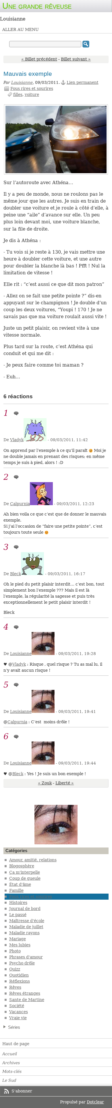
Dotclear (95, 1102)
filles (17, 94)
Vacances (18, 1011)
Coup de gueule (24, 878)
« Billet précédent (39, 59)
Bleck (15, 573)
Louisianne (22, 82)
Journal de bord (24, 908)
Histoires (18, 902)
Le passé (17, 914)
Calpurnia (20, 503)
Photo (15, 951)
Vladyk (17, 439)
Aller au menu (20, 29)
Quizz (14, 969)
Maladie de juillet (26, 926)
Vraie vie (18, 1017)
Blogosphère (21, 866)
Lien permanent (83, 82)
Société (16, 1005)
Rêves (15, 987)
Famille (16, 890)
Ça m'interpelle (24, 872)
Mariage (17, 939)
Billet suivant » (76, 59)
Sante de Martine (26, 999)
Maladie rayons (24, 932)
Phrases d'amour (26, 957)
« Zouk (45, 783)
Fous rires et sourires (31, 88)
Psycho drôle (22, 963)
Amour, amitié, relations (33, 860)
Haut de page (15, 1043)
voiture (32, 94)
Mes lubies (19, 945)
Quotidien (19, 975)
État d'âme (20, 884)
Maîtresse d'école (26, 920)
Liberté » (64, 783)
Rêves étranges (24, 993)
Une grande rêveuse (37, 5)
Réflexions (19, 981)
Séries (14, 1027)
